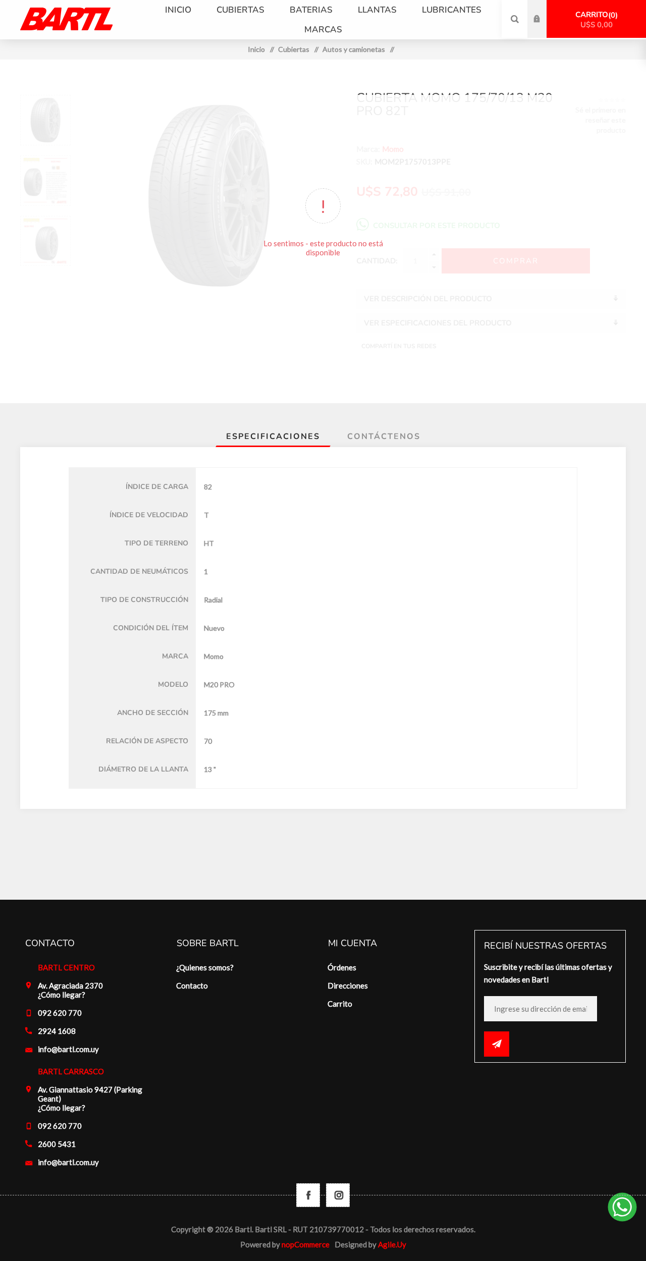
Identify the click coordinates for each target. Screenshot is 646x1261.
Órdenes (342, 967)
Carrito (595, 20)
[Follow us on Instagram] (338, 1195)
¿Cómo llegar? (61, 994)
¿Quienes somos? (205, 967)
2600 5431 (57, 1143)
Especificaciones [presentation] (273, 436)
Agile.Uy (392, 1244)
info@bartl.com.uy (68, 1049)
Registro (545, 28)
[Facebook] (308, 1195)
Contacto (192, 985)
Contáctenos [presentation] (383, 436)
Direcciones (348, 985)
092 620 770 (60, 1012)
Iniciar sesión (545, 9)
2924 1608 (57, 1030)
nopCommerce (306, 1244)
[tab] (273, 436)
